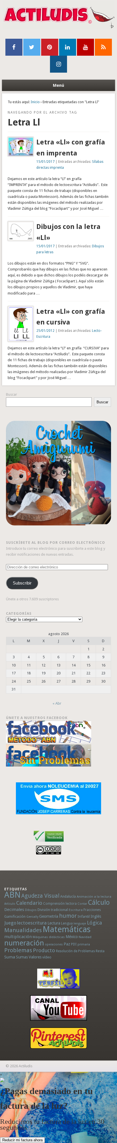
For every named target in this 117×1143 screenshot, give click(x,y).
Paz (67, 944)
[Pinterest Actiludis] (58, 1038)
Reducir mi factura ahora (22, 1140)
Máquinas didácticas (49, 937)
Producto (44, 950)
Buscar (11, 394)
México (72, 936)
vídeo (46, 957)
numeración (24, 943)
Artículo (9, 904)
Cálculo (99, 902)
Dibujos (31, 910)
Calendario (29, 903)
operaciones (54, 944)
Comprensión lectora (60, 904)
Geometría (48, 916)
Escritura (76, 910)
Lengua (67, 923)
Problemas (18, 950)
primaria (84, 944)
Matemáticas (67, 929)
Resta (100, 951)
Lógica (94, 923)
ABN (12, 895)
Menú (58, 85)
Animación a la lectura (94, 897)
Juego (10, 923)
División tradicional (52, 910)
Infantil (84, 916)
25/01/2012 (45, 331)
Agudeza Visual (40, 896)
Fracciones (92, 910)
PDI (74, 944)
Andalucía (68, 896)
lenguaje (80, 923)
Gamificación (15, 916)
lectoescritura (32, 923)
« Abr (57, 703)
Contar (82, 904)
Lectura (53, 923)
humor (68, 915)
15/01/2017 (45, 162)
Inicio (35, 102)
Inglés (96, 916)
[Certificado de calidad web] (48, 843)
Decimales (14, 909)
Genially (32, 917)
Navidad (85, 937)
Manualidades (23, 930)
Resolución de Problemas (75, 951)
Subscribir (22, 583)
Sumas (22, 957)
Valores (35, 957)
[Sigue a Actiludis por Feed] (103, 47)
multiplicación (18, 936)
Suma (9, 957)
